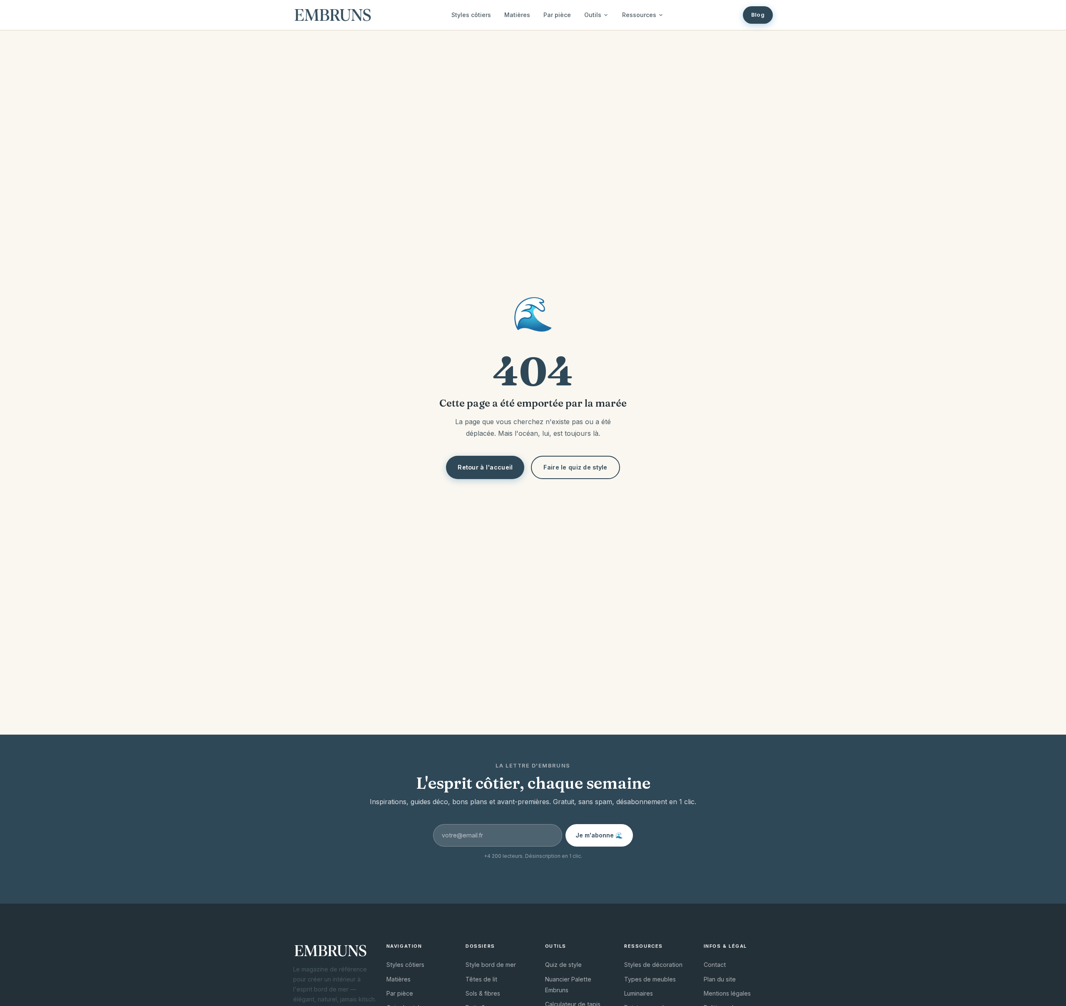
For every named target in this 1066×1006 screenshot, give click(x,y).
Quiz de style (563, 964)
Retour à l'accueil (485, 467)
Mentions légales (727, 993)
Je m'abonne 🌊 (599, 835)
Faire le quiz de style (575, 467)
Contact (715, 964)
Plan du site (720, 979)
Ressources (639, 14)
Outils (592, 14)
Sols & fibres (483, 993)
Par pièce (557, 14)
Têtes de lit (481, 979)
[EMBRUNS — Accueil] (332, 14)
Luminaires (638, 993)
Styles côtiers (471, 14)
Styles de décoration (653, 964)
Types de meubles (650, 979)
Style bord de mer (491, 964)
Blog (758, 14)
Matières (517, 14)
